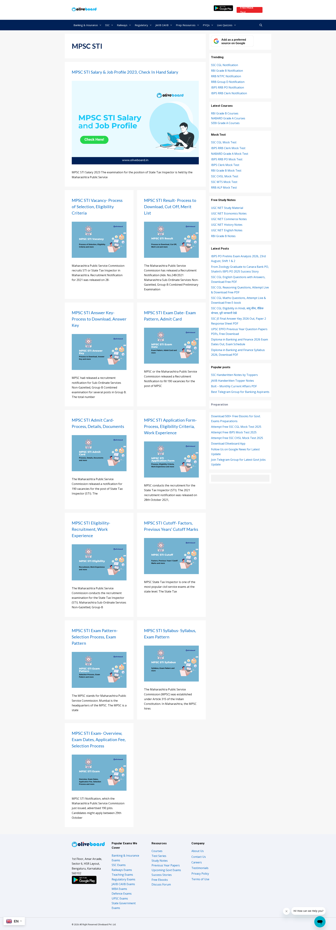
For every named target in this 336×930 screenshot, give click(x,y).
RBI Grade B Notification (227, 71)
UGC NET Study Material (227, 208)
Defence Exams (122, 893)
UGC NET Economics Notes (229, 213)
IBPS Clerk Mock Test (225, 165)
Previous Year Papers (166, 865)
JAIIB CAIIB (162, 25)
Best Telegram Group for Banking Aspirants (240, 392)
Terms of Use (200, 879)
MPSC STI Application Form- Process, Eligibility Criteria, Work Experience (170, 426)
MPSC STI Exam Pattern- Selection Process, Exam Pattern (95, 637)
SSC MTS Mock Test (224, 182)
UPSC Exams (120, 898)
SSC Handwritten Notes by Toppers (234, 375)
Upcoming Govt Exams (166, 870)
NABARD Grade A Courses (228, 118)
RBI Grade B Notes (223, 236)
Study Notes (160, 861)
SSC (107, 25)
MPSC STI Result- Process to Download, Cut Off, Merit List (170, 206)
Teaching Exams (122, 875)
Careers (196, 862)
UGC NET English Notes (226, 230)
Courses (157, 851)
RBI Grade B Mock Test (226, 170)
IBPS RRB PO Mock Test (226, 159)
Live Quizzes (224, 25)
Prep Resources (185, 25)
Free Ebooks (160, 880)
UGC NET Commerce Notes (229, 219)
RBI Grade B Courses (224, 113)
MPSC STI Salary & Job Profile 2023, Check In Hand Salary (125, 71)
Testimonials (199, 868)
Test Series (159, 856)
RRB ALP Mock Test (224, 187)
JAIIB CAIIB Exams (123, 884)
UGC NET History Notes (226, 225)
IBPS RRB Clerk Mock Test (228, 148)
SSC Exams (119, 865)
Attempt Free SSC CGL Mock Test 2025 (236, 427)
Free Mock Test (246, 10)
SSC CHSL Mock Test (224, 176)
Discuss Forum (161, 884)
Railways (122, 25)
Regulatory (141, 25)
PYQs (206, 25)
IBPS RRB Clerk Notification (229, 93)
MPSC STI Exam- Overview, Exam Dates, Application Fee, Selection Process (99, 739)
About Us (197, 851)
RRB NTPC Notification (226, 76)
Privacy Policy (200, 874)
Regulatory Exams (123, 879)
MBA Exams (119, 889)
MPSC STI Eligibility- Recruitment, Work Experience (91, 529)
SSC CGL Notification (224, 65)
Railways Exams (122, 870)
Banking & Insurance (86, 25)
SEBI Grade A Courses (225, 123)
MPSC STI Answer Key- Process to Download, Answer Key (99, 319)
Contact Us (198, 857)
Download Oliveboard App (228, 443)
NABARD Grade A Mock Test (229, 154)
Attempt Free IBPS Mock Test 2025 (234, 432)
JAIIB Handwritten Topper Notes (232, 381)
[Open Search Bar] (260, 25)
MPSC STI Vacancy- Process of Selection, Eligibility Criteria (97, 206)
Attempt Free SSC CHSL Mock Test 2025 (237, 438)
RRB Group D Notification (227, 82)
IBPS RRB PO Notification (227, 87)
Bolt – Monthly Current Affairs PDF (234, 386)
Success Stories (162, 875)
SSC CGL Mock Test (223, 142)
